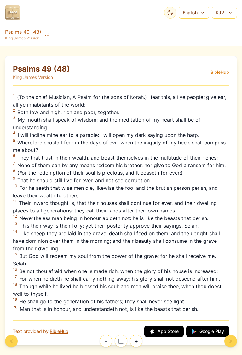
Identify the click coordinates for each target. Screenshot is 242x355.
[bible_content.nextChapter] (230, 341)
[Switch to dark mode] (170, 13)
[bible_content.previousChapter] (11, 341)
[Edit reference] (47, 34)
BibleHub (219, 72)
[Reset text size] (121, 341)
